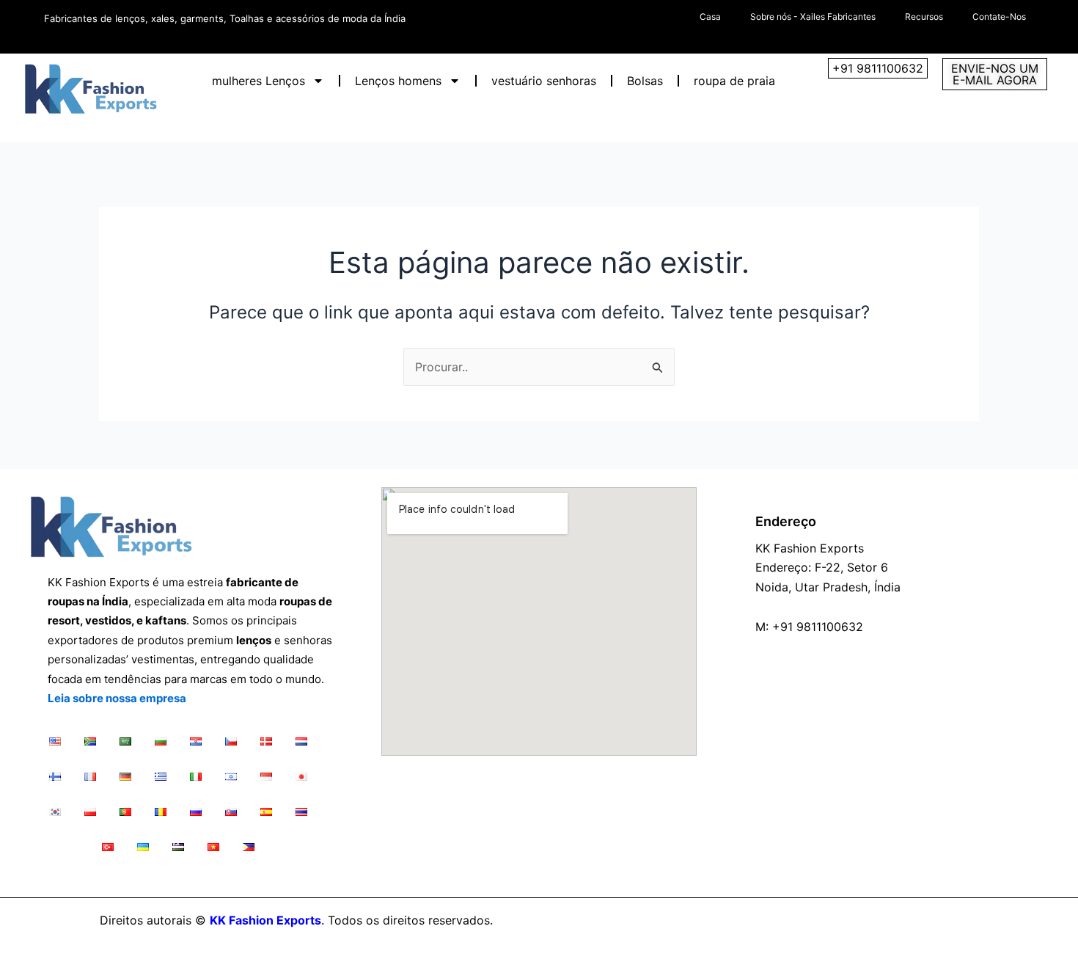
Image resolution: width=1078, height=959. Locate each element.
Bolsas (645, 80)
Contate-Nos (999, 16)
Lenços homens (398, 80)
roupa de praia (734, 80)
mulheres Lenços (258, 80)
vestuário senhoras (543, 80)
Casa (710, 16)
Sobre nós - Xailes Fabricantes (813, 16)
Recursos (924, 16)
